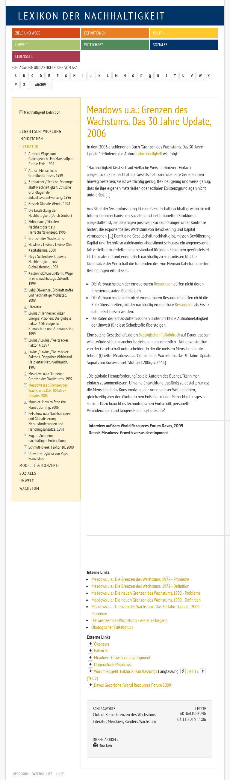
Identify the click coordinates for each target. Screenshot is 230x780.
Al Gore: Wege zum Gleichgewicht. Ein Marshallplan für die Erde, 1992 (51, 159)
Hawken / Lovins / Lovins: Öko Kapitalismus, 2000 (50, 247)
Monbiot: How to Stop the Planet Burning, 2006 (47, 404)
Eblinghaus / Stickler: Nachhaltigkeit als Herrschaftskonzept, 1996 (47, 227)
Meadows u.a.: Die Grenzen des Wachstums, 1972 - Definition (140, 586)
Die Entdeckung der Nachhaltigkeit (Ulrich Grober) (50, 212)
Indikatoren (31, 139)
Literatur (28, 146)
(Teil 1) (192, 671)
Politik (159, 33)
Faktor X (101, 650)
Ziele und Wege (27, 33)
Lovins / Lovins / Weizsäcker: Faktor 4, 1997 (48, 342)
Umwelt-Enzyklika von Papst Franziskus (48, 455)
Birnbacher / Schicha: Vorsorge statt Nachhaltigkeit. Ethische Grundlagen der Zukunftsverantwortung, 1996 (50, 189)
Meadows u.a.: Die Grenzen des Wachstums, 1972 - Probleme (140, 579)
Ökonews (101, 644)
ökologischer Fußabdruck (159, 335)
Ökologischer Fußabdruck (112, 627)
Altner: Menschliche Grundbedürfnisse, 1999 (45, 172)
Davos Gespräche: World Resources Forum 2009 (132, 685)
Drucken (105, 745)
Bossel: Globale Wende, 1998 (49, 203)
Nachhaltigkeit (150, 154)
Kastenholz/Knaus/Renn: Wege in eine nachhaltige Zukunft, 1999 (50, 278)
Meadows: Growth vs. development (122, 657)
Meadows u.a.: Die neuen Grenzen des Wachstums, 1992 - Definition (146, 600)
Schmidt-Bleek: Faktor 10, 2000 (51, 447)
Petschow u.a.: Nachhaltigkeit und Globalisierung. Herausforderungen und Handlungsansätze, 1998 (49, 421)
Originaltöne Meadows (112, 664)
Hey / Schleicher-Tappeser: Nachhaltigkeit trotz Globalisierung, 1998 (47, 261)
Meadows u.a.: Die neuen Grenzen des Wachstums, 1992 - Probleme (146, 593)
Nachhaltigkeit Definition (42, 112)
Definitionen (95, 33)
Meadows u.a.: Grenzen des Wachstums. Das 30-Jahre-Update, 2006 (48, 390)
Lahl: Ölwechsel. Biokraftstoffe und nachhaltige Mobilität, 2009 (50, 295)
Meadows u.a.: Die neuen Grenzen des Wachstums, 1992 (50, 376)
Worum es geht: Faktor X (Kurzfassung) (125, 671)
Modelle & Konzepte (39, 465)
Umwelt (21, 44)
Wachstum (29, 488)
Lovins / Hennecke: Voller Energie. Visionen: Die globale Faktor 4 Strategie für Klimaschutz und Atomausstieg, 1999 (51, 323)
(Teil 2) (92, 678)
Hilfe (60, 773)
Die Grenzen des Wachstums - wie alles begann (129, 620)
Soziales (160, 44)
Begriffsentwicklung (40, 131)
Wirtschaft (93, 44)
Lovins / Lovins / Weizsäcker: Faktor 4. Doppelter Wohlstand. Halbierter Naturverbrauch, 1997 (50, 359)
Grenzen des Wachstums (46, 238)
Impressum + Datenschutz (32, 773)
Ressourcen (163, 284)
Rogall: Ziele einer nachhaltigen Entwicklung (47, 437)
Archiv (40, 84)
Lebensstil (24, 56)
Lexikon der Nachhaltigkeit (92, 15)
